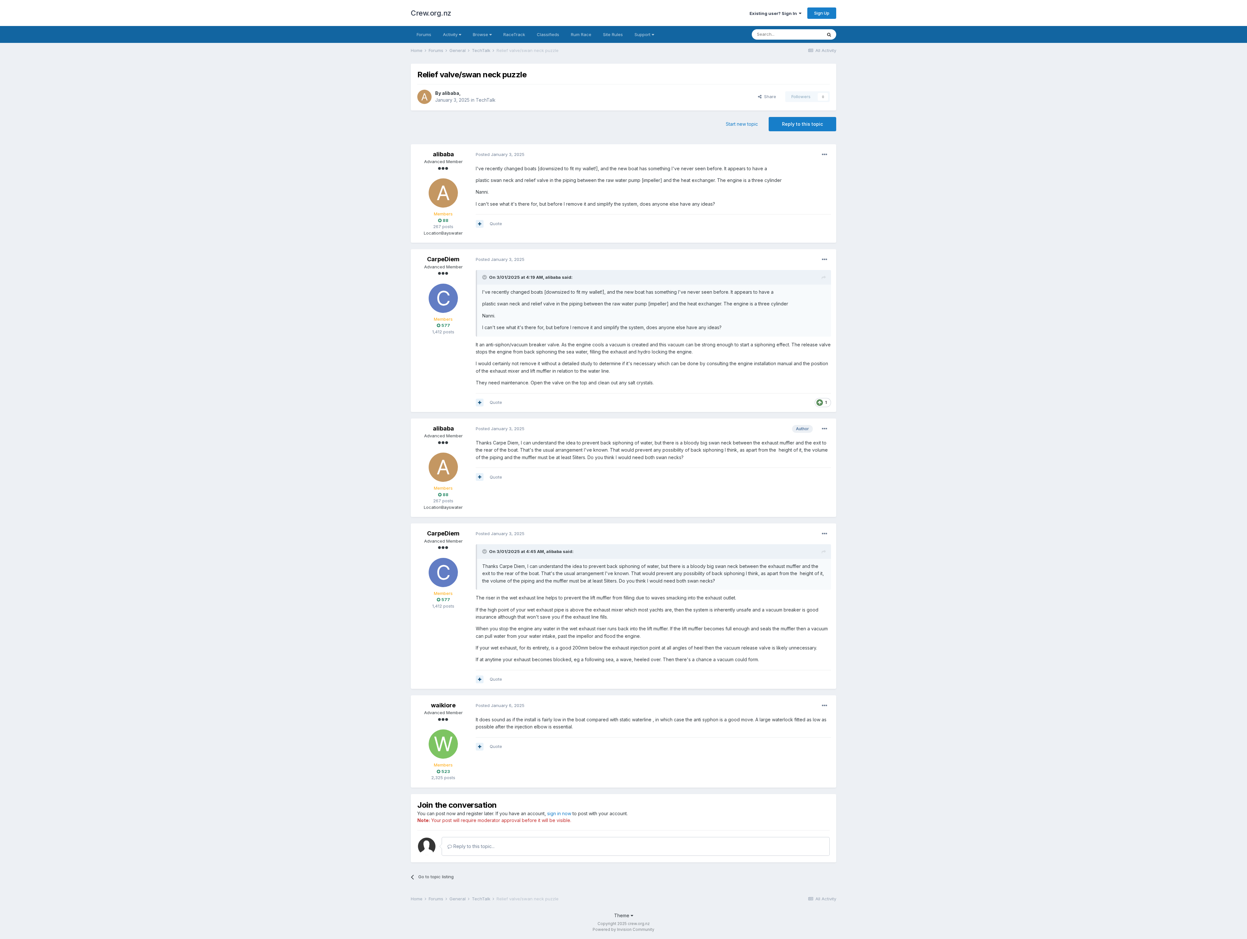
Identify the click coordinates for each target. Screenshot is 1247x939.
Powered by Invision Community (623, 929)
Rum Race (581, 34)
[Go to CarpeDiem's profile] (443, 298)
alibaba (450, 93)
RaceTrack (514, 34)
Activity (451, 34)
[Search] (829, 34)
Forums (424, 34)
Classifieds (548, 34)
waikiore (443, 705)
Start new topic (742, 124)
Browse (481, 34)
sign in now (559, 813)
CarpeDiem (443, 259)
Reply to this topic (802, 124)
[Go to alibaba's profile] (424, 97)
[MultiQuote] (480, 224)
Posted (500, 154)
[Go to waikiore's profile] (443, 744)
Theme (622, 915)
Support (643, 34)
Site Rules (613, 34)
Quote (496, 223)
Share (769, 96)
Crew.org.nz (431, 13)
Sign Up (821, 13)
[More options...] (824, 155)
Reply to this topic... (473, 846)
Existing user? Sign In (774, 13)
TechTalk (486, 100)
